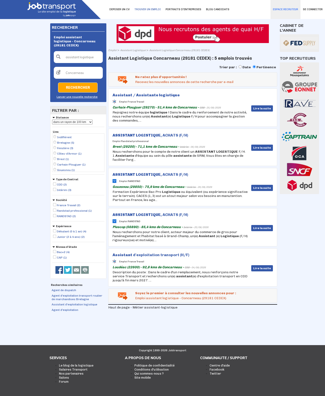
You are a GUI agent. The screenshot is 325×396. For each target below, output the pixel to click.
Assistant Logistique (133, 50)
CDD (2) (62, 184)
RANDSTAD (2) (66, 216)
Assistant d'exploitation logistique (74, 304)
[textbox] (78, 57)
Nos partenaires (71, 373)
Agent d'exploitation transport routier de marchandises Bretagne (77, 297)
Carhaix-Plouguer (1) (71, 164)
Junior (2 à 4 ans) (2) (71, 237)
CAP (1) (62, 257)
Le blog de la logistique (76, 365)
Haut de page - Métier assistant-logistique (142, 307)
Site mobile (142, 377)
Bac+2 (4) (63, 252)
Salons (64, 377)
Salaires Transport (73, 369)
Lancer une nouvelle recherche (77, 96)
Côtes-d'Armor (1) (69, 153)
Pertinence (266, 67)
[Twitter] (68, 270)
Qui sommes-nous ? (149, 373)
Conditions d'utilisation (151, 369)
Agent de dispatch (64, 290)
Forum (64, 381)
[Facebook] (59, 270)
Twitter (215, 373)
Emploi (112, 50)
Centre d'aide (220, 365)
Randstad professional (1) (74, 210)
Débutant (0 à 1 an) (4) (71, 231)
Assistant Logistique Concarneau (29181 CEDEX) (179, 50)
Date (246, 67)
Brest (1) (63, 159)
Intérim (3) (64, 190)
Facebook (217, 369)
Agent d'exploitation (65, 310)
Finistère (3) (65, 148)
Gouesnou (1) (66, 170)
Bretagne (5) (65, 142)
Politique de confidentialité (154, 365)
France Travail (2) (68, 205)
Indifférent (64, 137)
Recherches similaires (67, 285)
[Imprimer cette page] (85, 270)
